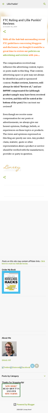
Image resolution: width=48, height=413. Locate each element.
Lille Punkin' (12, 4)
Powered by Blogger (25, 404)
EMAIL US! (6, 360)
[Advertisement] (24, 228)
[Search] (44, 4)
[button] (4, 31)
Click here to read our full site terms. (23, 262)
